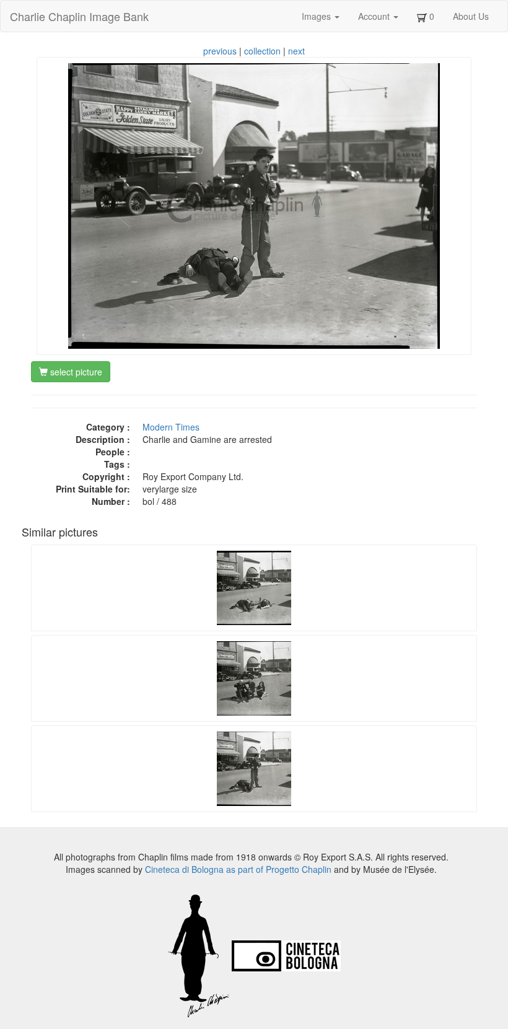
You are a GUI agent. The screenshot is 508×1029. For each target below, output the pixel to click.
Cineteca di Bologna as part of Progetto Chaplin (238, 869)
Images (317, 16)
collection (262, 51)
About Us (471, 16)
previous (220, 51)
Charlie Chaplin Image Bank (79, 16)
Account (375, 16)
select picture (75, 372)
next (296, 51)
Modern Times (170, 427)
